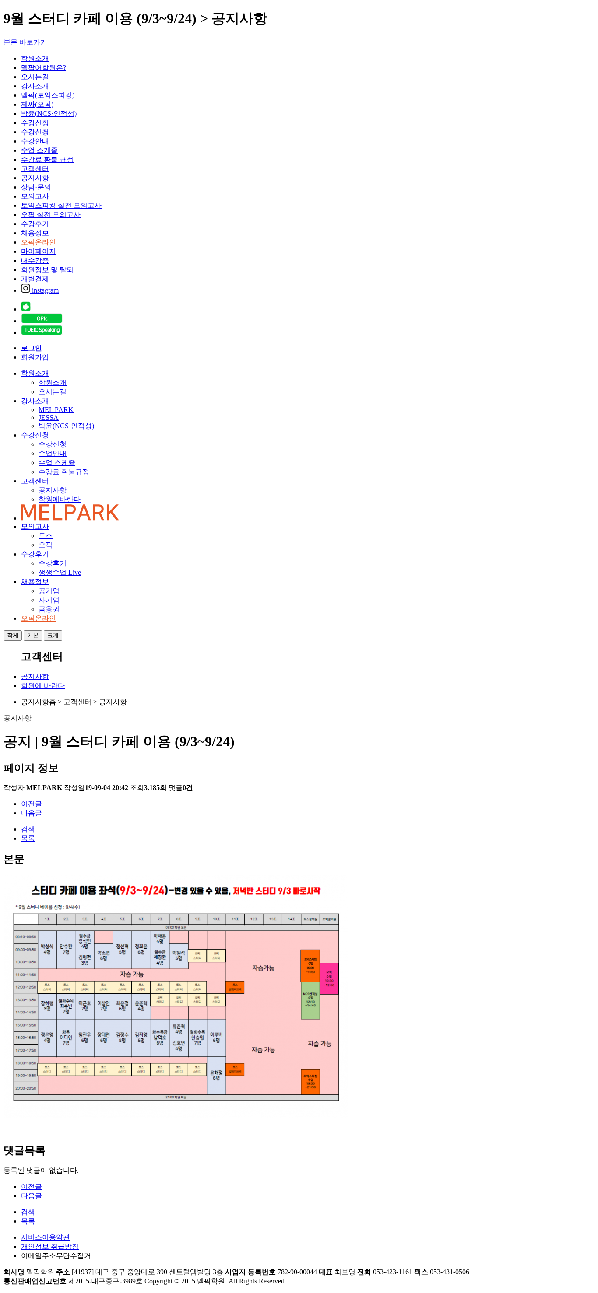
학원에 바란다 (43, 685)
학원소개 (35, 58)
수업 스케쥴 (57, 462)
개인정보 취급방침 (50, 1246)
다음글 (31, 813)
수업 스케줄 (39, 150)
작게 (12, 635)
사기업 (49, 600)
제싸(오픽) (37, 104)
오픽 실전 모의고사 (51, 214)
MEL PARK (56, 409)
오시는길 (35, 76)
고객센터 (35, 168)
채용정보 (35, 233)
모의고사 (35, 196)
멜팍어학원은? (43, 67)
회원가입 (35, 357)
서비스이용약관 (45, 1237)
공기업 (49, 590)
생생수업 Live (60, 572)
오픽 (46, 545)
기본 (33, 635)
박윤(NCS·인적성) (49, 113)
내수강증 (35, 260)
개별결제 (35, 279)
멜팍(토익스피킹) (47, 95)
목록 (28, 838)
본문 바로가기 (25, 42)
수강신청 (35, 122)
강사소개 (35, 86)
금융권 (49, 609)
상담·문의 (36, 187)
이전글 (31, 803)
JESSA (49, 417)
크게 (53, 635)
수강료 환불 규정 (47, 159)
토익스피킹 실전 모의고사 (61, 205)
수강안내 (35, 141)
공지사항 (35, 178)
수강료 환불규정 (64, 471)
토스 (46, 535)
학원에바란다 (60, 499)
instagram (44, 290)
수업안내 (53, 453)
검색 (28, 829)
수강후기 (35, 223)
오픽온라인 (38, 242)
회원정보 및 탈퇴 (47, 269)
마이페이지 (38, 251)
